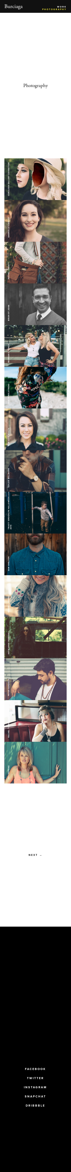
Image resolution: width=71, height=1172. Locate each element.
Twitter (35, 1078)
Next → (36, 855)
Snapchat (35, 1096)
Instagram (35, 1087)
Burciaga (13, 6)
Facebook (35, 1069)
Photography (54, 9)
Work (62, 6)
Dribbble (35, 1105)
